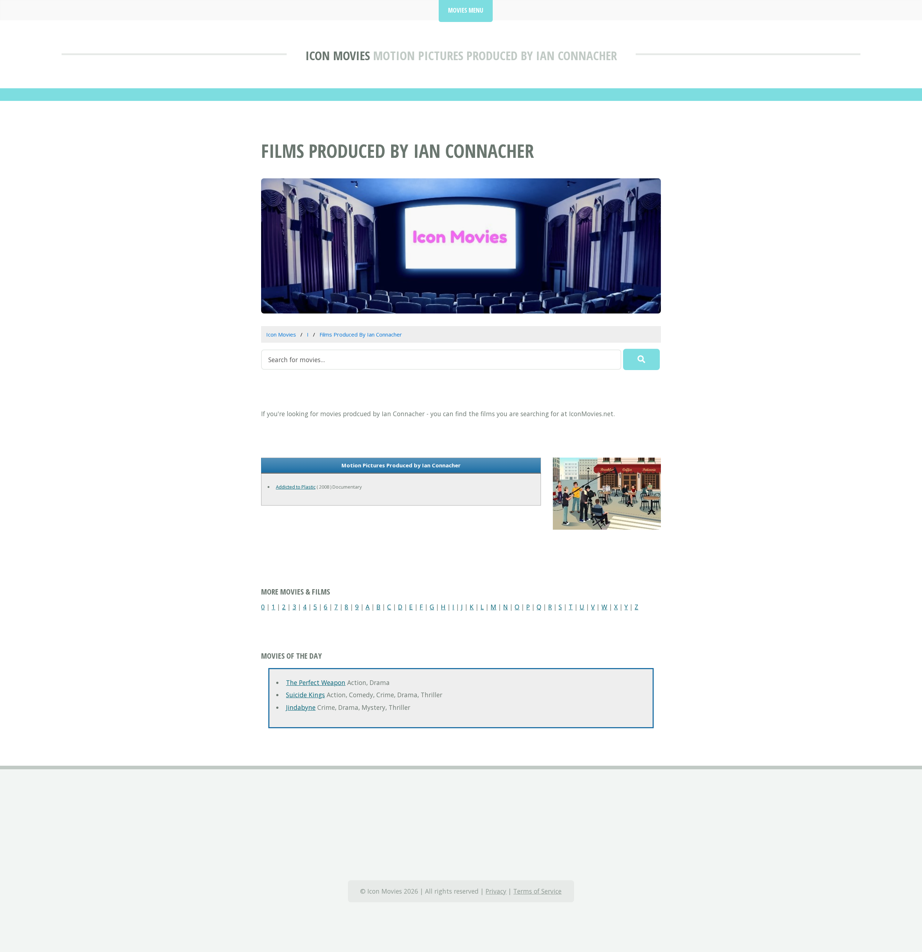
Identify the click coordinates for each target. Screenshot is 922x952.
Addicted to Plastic (295, 487)
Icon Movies (337, 55)
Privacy (495, 891)
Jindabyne (300, 707)
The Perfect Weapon (315, 682)
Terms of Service (537, 891)
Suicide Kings (305, 694)
